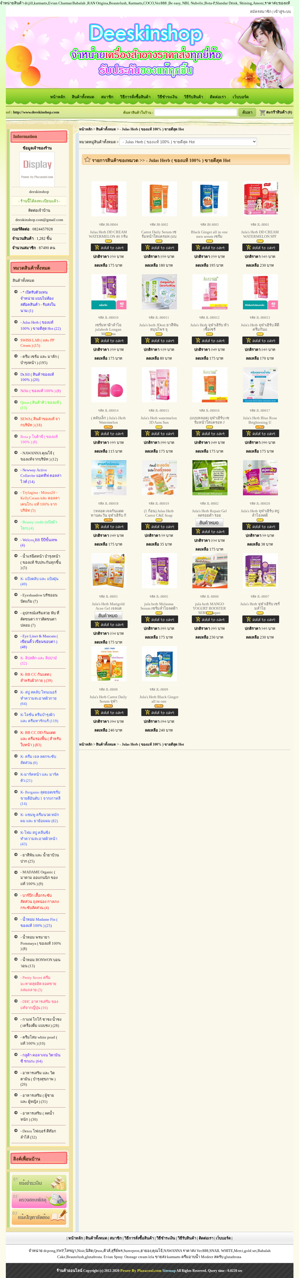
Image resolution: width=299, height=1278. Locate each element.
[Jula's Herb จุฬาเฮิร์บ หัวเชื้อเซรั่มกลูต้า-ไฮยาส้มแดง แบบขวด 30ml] (209, 334)
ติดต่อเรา (218, 97)
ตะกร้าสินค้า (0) (279, 112)
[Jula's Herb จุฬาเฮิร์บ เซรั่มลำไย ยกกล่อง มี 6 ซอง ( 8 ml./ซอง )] (260, 613)
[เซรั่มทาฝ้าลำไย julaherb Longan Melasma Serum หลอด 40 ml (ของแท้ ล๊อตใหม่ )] (108, 334)
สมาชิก (107, 97)
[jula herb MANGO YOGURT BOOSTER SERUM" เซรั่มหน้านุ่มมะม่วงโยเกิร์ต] (209, 613)
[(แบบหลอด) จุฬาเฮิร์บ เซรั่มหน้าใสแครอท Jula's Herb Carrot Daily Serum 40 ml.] (209, 427)
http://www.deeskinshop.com (36, 112)
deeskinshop (39, 191)
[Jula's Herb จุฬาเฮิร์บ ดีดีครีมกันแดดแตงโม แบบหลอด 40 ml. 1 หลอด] (260, 334)
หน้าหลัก (58, 97)
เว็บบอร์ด (241, 97)
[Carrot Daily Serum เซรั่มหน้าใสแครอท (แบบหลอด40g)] (159, 241)
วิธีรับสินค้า (194, 97)
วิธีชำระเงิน (167, 97)
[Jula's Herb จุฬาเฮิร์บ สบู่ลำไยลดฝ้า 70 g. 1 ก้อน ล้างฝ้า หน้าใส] (260, 520)
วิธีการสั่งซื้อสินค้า (136, 97)
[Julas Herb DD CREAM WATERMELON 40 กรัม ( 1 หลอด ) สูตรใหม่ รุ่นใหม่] (108, 241)
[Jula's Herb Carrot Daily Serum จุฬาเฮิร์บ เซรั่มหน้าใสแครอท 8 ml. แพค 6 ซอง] (108, 706)
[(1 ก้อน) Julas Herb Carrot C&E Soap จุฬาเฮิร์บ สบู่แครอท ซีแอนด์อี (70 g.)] (159, 520)
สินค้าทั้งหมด (83, 97)
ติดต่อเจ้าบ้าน (39, 210)
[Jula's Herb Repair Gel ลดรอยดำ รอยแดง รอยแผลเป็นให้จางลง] (209, 525)
